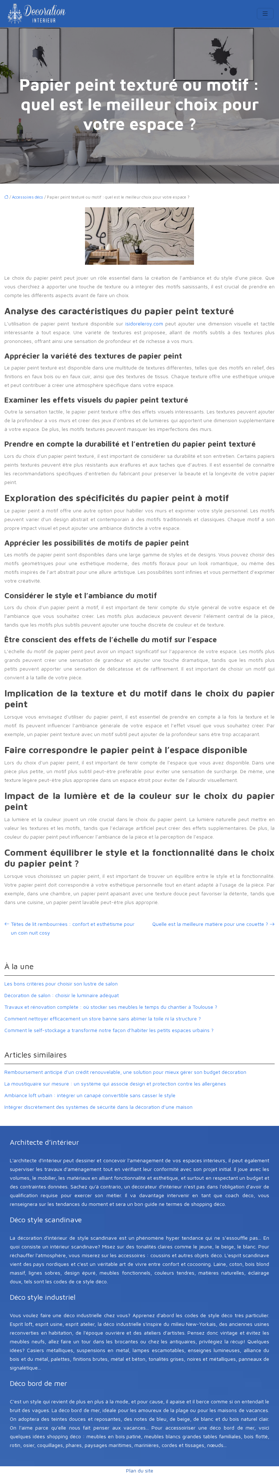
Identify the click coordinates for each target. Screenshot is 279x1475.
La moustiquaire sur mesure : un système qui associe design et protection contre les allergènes (115, 1083)
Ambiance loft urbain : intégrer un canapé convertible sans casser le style (89, 1095)
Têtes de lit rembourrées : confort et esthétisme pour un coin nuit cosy (72, 928)
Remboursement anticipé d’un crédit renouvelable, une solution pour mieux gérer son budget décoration (125, 1072)
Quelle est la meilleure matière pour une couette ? (210, 924)
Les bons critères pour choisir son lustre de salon (61, 983)
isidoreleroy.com (144, 323)
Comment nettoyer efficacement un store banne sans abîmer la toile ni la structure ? (102, 1018)
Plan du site (139, 1470)
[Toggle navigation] (265, 13)
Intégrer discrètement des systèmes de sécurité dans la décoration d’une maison (98, 1107)
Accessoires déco (27, 197)
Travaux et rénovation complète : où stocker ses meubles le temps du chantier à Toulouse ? (110, 1007)
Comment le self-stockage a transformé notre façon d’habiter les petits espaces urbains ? (109, 1030)
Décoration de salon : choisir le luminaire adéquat (61, 995)
